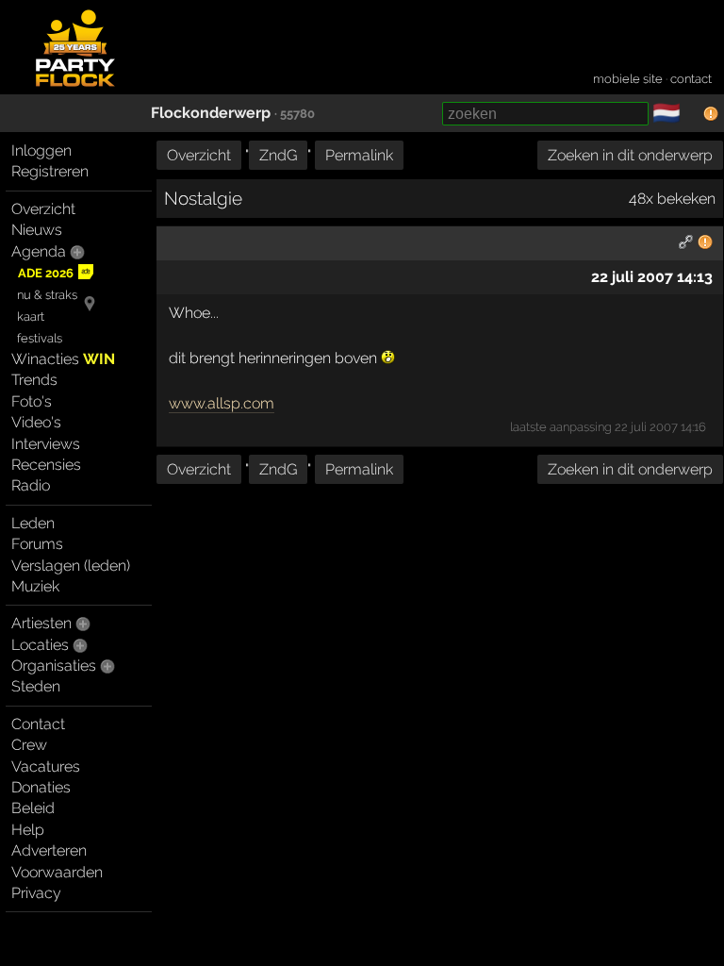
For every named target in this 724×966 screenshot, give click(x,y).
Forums (37, 544)
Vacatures (45, 766)
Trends (34, 380)
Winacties (63, 359)
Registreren (50, 171)
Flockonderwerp (211, 113)
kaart (30, 316)
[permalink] (686, 245)
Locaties (40, 645)
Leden (33, 523)
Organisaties (53, 666)
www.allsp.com (221, 403)
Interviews (45, 444)
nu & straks (47, 295)
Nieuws (36, 230)
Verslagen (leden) (70, 566)
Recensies (46, 465)
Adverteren (49, 850)
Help (27, 830)
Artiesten (41, 623)
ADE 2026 (46, 273)
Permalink (359, 155)
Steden (35, 686)
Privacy (36, 893)
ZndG (278, 155)
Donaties (41, 787)
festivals (39, 338)
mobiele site (628, 79)
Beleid (33, 808)
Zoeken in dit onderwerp (630, 155)
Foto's (31, 401)
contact (691, 79)
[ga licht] (691, 114)
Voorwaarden (57, 872)
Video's (36, 422)
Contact (38, 724)
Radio (30, 485)
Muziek (35, 586)
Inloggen (41, 150)
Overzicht (43, 209)
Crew (29, 745)
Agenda (38, 251)
